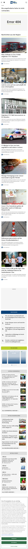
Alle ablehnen (14, 542)
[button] (2, 2)
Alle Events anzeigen (8, 492)
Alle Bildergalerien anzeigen (10, 448)
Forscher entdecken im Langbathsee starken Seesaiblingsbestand (14, 340)
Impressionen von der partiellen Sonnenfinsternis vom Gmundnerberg (10, 443)
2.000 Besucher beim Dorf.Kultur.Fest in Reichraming (7, 421)
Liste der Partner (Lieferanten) (7, 535)
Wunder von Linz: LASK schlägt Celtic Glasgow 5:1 (10, 426)
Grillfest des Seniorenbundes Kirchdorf (9, 431)
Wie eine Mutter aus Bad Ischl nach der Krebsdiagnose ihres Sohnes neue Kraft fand (15, 317)
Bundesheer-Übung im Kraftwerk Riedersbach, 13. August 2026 (10, 437)
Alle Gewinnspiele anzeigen (10, 410)
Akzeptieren (14, 538)
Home (2, 5)
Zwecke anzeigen (14, 546)
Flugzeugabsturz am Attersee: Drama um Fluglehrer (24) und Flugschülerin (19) (15, 329)
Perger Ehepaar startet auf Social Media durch (15, 323)
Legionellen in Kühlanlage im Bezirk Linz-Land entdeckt (14, 335)
